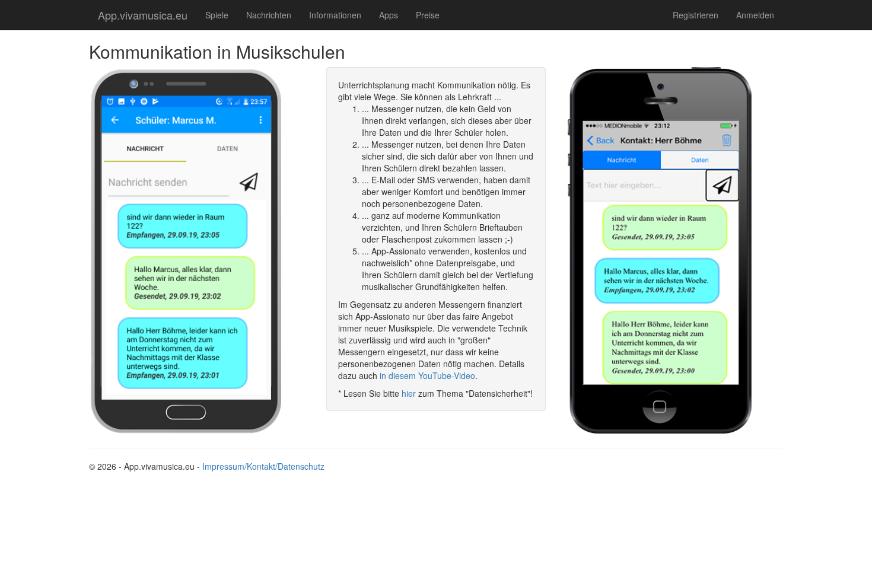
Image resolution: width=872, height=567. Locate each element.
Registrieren (695, 15)
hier (409, 393)
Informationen (335, 15)
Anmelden (755, 15)
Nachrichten (268, 15)
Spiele (216, 15)
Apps (388, 15)
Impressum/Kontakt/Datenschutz (263, 466)
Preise (428, 15)
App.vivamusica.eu (142, 15)
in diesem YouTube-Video (427, 375)
